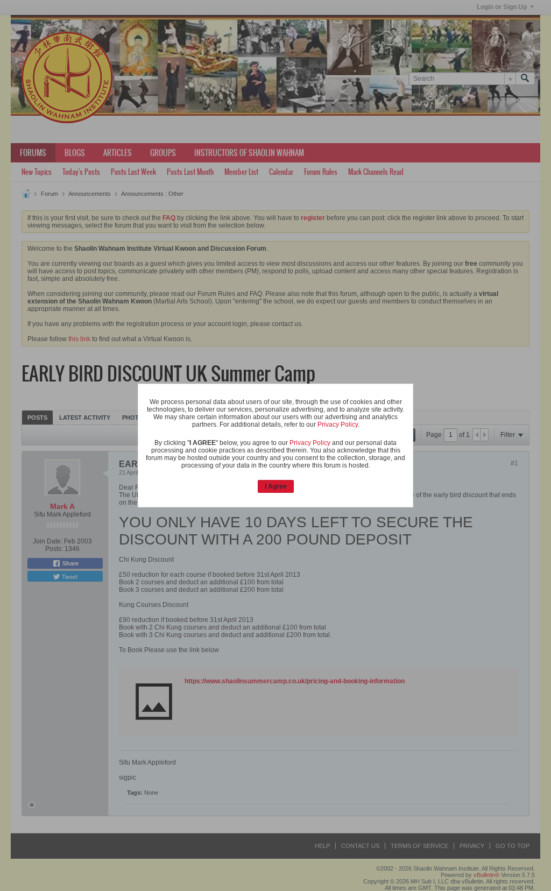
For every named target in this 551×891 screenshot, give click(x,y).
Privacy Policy (337, 424)
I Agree (276, 486)
